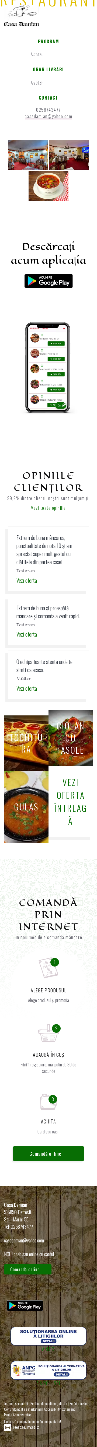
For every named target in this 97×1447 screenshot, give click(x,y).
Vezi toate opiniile (48, 508)
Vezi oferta (27, 580)
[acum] (53, 54)
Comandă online (46, 1153)
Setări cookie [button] (79, 1403)
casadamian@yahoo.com (48, 116)
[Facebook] (11, 1289)
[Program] (62, 54)
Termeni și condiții (16, 1403)
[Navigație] (87, 15)
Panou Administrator (17, 1414)
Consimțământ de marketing (23, 1409)
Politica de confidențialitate (49, 1403)
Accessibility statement (60, 1409)
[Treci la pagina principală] (21, 15)
